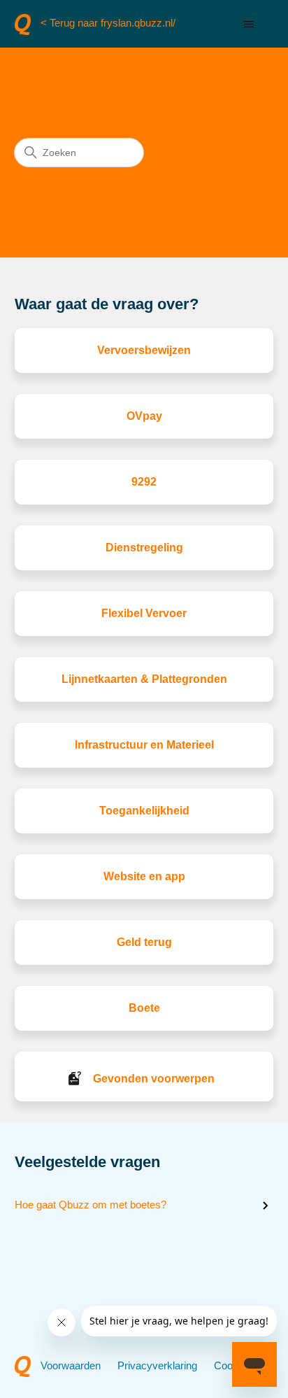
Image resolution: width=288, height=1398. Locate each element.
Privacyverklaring (157, 1365)
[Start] (23, 24)
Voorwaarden (71, 1365)
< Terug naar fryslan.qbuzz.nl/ (108, 23)
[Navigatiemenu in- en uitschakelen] (248, 24)
